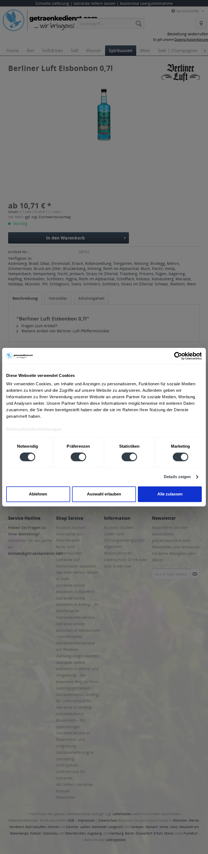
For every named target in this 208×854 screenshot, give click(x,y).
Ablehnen (38, 494)
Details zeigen (177, 477)
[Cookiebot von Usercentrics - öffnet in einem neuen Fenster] (178, 356)
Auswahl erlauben (104, 494)
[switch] (78, 457)
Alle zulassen (170, 494)
